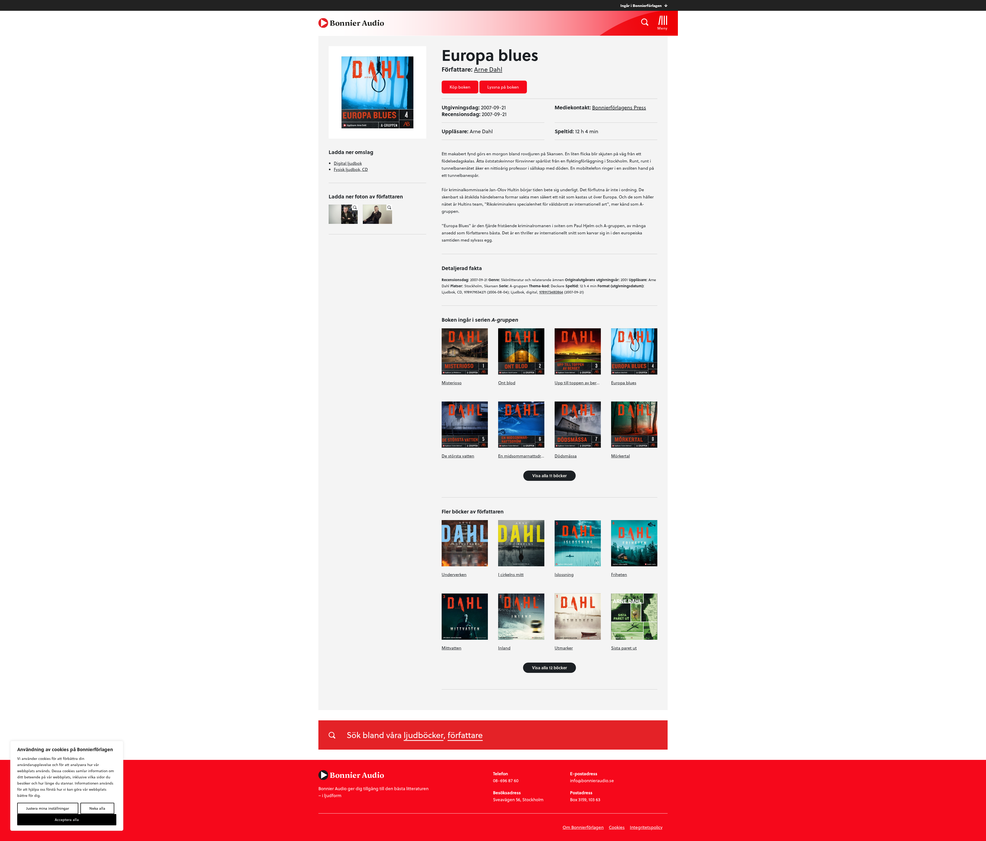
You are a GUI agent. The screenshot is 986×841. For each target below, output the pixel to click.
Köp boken (460, 87)
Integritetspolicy (646, 827)
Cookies (617, 827)
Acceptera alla (67, 819)
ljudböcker (423, 735)
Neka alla (97, 808)
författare (465, 735)
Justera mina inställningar (47, 808)
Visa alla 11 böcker (549, 476)
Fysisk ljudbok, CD (351, 169)
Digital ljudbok (348, 163)
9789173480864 (551, 292)
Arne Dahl (488, 69)
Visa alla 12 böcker (549, 668)
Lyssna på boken (503, 87)
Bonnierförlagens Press (619, 107)
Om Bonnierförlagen (583, 827)
